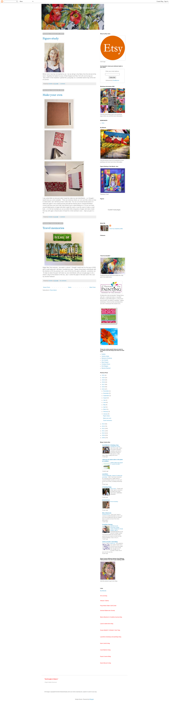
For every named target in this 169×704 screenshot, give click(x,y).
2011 (103, 431)
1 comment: (63, 83)
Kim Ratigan (105, 366)
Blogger (92, 699)
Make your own (52, 95)
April (104, 407)
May (104, 404)
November (106, 393)
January (105, 414)
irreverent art (106, 500)
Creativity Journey (107, 524)
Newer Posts (46, 287)
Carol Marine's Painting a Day (110, 445)
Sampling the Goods (115, 446)
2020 (103, 377)
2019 (103, 380)
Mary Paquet (105, 362)
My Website (103, 590)
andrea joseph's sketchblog (110, 541)
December (106, 391)
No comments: (63, 280)
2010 (103, 433)
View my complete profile (116, 228)
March (105, 409)
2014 (103, 424)
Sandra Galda (105, 356)
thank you (112, 543)
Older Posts (92, 287)
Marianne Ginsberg (107, 358)
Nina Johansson (106, 513)
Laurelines (105, 474)
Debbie (104, 354)
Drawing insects (106, 514)
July (104, 400)
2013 (103, 426)
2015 (103, 389)
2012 (103, 428)
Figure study (51, 39)
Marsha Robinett (106, 368)
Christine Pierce (106, 364)
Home (69, 287)
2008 (103, 437)
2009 (103, 435)
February (105, 411)
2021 (103, 123)
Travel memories (53, 228)
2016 (103, 386)
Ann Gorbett (105, 360)
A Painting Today (106, 487)
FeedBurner (116, 80)
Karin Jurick (113, 488)
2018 (103, 382)
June (104, 402)
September (106, 395)
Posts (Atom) (53, 290)
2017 (103, 384)
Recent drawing (114, 501)
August (105, 398)
